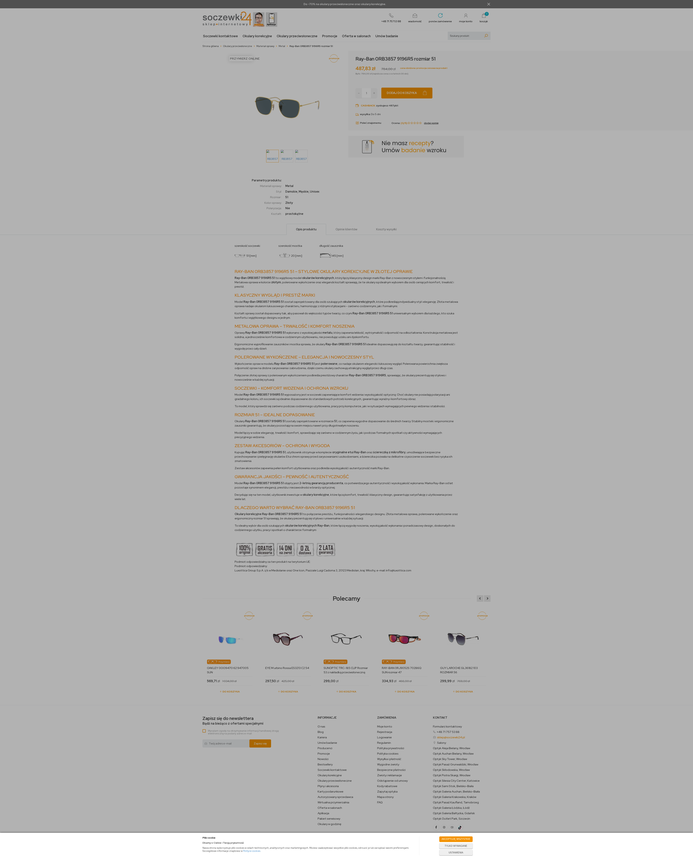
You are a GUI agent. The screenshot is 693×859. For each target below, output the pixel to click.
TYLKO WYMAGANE (456, 846)
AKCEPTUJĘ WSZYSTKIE (456, 839)
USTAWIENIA (456, 852)
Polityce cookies (251, 850)
